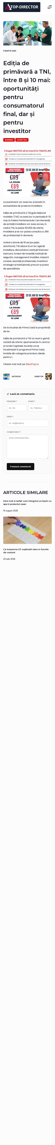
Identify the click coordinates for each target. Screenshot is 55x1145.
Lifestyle (22, 140)
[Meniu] (50, 7)
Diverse (9, 140)
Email (10, 417)
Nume (31, 401)
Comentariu (14, 432)
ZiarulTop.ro (32, 364)
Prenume (12, 401)
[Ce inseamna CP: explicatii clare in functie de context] (27, 530)
